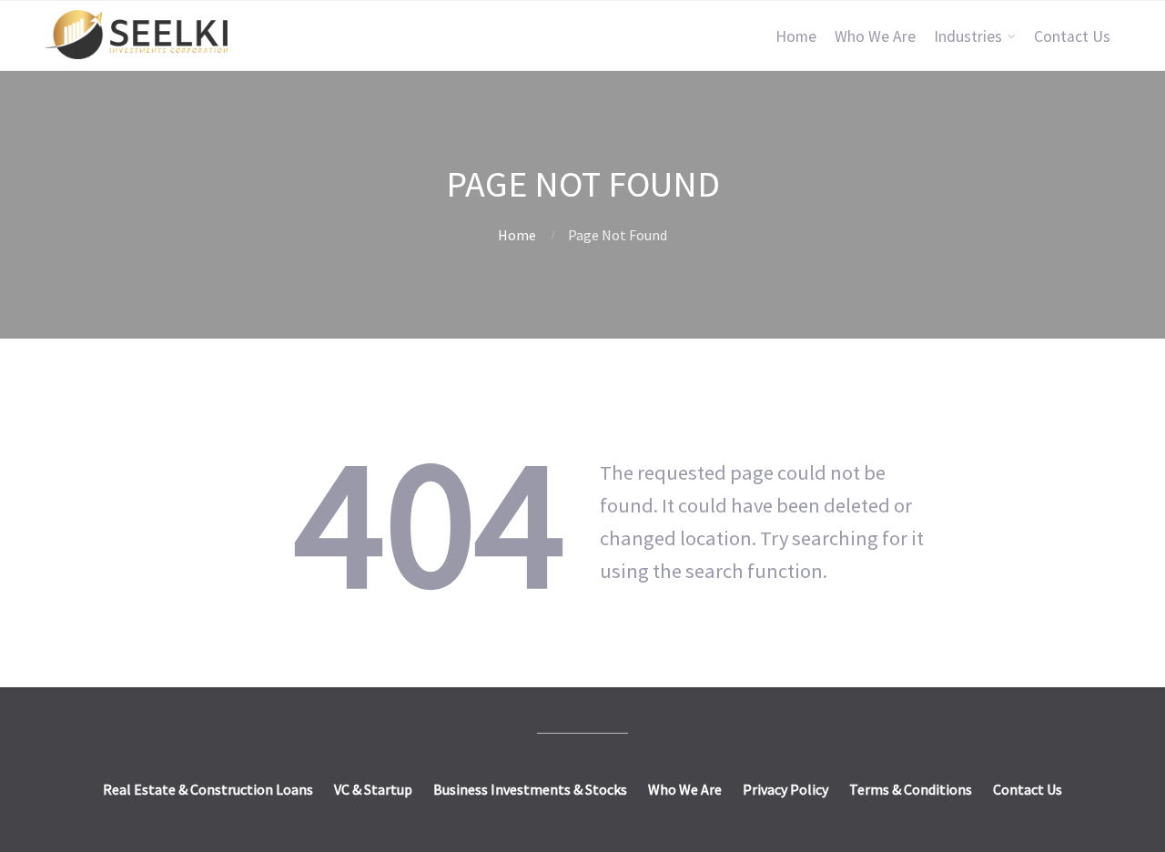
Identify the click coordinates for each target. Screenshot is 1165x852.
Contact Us (1072, 36)
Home (795, 36)
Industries (968, 36)
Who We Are (875, 36)
